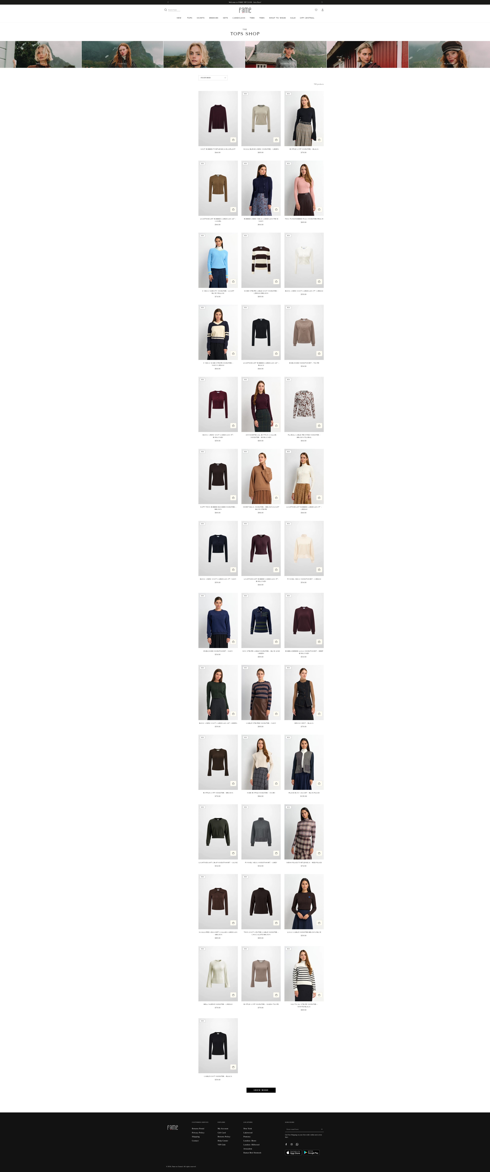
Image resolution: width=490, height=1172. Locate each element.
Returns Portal (198, 1128)
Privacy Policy (198, 1132)
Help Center (223, 1141)
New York (247, 1128)
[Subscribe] (322, 1129)
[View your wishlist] (316, 10)
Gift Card (222, 1132)
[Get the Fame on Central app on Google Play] (311, 1154)
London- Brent (249, 1141)
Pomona (246, 1136)
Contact (195, 1141)
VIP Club (222, 1145)
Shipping (196, 1136)
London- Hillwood (251, 1145)
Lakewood (248, 1132)
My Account (223, 1128)
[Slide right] (322, 2)
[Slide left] (168, 2)
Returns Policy (224, 1136)
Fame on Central (177, 1166)
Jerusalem (247, 1149)
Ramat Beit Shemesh (252, 1153)
